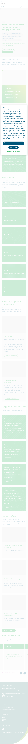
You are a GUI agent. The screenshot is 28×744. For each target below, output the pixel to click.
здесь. (9, 138)
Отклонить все (13, 147)
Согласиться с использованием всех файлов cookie (13, 143)
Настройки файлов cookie (13, 151)
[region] (14, 130)
